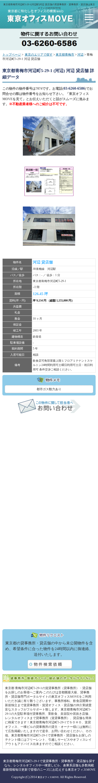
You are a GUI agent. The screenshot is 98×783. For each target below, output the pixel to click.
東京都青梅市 (65, 54)
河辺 (80, 54)
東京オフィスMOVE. (48, 777)
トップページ (11, 54)
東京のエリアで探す (39, 54)
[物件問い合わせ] (49, 412)
